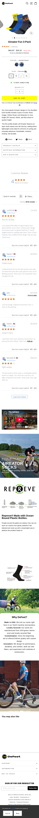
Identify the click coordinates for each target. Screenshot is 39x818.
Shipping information (14, 150)
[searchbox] (10, 196)
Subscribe (33, 788)
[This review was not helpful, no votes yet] (35, 245)
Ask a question (10, 154)
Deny (18, 813)
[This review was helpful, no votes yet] (31, 245)
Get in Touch (8, 773)
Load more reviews (19, 397)
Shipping (12, 53)
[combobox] (28, 202)
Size (18, 71)
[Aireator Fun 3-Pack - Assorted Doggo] (3, 745)
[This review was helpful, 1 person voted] (31, 388)
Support (6, 763)
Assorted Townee (22, 64)
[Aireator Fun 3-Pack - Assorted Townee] (5, 745)
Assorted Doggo (17, 64)
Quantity (19, 87)
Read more (6, 237)
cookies (13, 808)
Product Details (11, 145)
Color (19, 60)
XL (27, 76)
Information (8, 768)
